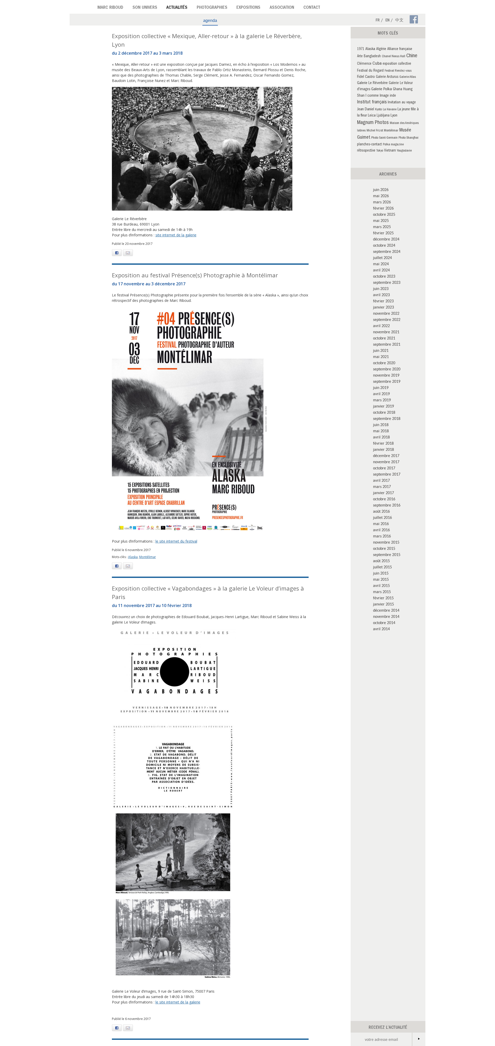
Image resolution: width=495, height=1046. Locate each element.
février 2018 (383, 443)
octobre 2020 (384, 362)
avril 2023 (381, 294)
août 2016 (381, 511)
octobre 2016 (384, 498)
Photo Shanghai (408, 138)
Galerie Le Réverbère (372, 83)
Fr (378, 21)
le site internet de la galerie (177, 1002)
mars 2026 (382, 201)
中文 (399, 21)
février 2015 (383, 597)
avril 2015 (381, 585)
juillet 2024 (382, 257)
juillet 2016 (382, 517)
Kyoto (378, 109)
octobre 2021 (384, 338)
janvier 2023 (383, 307)
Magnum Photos (373, 123)
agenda (210, 20)
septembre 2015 (386, 554)
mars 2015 (382, 591)
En (387, 21)
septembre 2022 (386, 319)
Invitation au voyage (402, 103)
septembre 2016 (386, 505)
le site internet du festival (176, 541)
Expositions (248, 8)
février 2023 (383, 300)
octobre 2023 (384, 276)
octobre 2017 (384, 467)
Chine (411, 56)
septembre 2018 (386, 418)
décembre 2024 (386, 239)
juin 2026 (381, 189)
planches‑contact (369, 145)
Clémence (364, 64)
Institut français (372, 102)
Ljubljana (383, 116)
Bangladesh (372, 57)
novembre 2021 (386, 331)
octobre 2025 (384, 214)
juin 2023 (381, 288)
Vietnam (390, 151)
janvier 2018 (383, 449)
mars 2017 (382, 486)
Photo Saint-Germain (384, 138)
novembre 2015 (386, 542)
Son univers (145, 8)
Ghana (397, 90)
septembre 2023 (386, 282)
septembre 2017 (386, 474)
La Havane (390, 109)
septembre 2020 (386, 368)
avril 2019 (381, 393)
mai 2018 (381, 430)
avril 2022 (381, 325)
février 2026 (383, 208)
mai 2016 (381, 523)
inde (393, 96)
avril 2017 (381, 480)
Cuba (377, 64)
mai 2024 (381, 263)
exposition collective (397, 64)
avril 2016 (381, 529)
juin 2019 (381, 387)
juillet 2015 (382, 566)
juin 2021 (381, 350)
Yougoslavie (404, 151)
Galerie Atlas (407, 77)
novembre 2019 (386, 375)
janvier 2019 (383, 406)
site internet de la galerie (175, 235)
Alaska (133, 557)
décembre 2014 (386, 610)
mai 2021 (381, 356)
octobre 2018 (384, 412)
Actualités (176, 8)
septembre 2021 (386, 344)
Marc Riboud (110, 8)
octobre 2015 (384, 548)
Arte (360, 57)
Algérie (381, 49)
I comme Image (377, 96)
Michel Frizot (375, 130)
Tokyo (379, 151)
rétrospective (366, 151)
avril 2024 (381, 269)
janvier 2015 (383, 604)
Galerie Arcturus (387, 77)
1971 (360, 49)
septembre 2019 (386, 381)
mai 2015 (381, 579)
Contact (311, 8)
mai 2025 (381, 220)
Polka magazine (393, 144)
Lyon (394, 116)
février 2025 (383, 232)
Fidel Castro (366, 77)
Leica (372, 116)
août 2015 (381, 560)
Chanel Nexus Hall (393, 56)
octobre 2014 (384, 622)
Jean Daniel (365, 109)
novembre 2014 (386, 616)
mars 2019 (382, 399)
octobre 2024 (384, 245)
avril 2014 (381, 628)
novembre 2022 (386, 313)
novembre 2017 (386, 461)
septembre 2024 (386, 251)
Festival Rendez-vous (398, 71)
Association (282, 8)
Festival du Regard (370, 71)
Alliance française (399, 49)
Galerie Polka (381, 89)
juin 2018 (381, 424)
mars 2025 (382, 226)
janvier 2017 (383, 492)
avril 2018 (381, 436)
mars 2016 (382, 535)
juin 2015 (381, 573)
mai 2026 (381, 195)
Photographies (212, 8)
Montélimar (147, 557)
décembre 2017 (386, 455)
